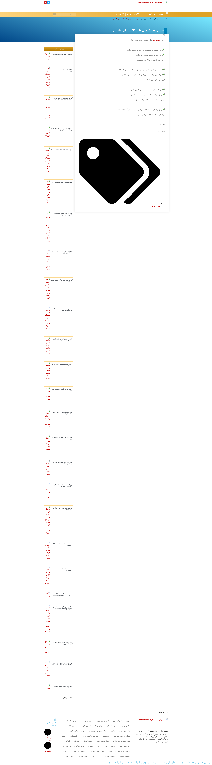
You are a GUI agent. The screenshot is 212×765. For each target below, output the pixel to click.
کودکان (129, 14)
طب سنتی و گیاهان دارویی (90, 736)
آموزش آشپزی (117, 721)
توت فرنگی (156, 40)
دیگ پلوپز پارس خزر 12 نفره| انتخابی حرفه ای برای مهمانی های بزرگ (61, 129)
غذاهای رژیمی (126, 726)
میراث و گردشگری (93, 746)
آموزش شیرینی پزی (103, 721)
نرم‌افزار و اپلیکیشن (110, 746)
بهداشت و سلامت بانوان (77, 731)
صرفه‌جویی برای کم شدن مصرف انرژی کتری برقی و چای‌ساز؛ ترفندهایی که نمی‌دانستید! (62, 608)
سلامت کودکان (87, 741)
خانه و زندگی (120, 14)
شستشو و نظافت (73, 726)
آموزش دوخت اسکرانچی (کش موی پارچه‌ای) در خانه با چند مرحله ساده (63, 98)
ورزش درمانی (70, 756)
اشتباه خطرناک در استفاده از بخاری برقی (62, 182)
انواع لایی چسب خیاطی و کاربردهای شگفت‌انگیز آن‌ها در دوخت (63, 485)
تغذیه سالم (106, 736)
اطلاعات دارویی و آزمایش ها (97, 731)
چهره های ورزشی (125, 756)
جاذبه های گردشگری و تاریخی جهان (119, 751)
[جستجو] (54, 14)
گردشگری (152, 14)
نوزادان (76, 741)
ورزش (161, 14)
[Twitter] (48, 2)
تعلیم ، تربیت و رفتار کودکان (121, 741)
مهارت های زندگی (146, 19)
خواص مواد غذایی (71, 721)
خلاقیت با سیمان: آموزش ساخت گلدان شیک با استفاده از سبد (62, 339)
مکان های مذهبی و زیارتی (78, 751)
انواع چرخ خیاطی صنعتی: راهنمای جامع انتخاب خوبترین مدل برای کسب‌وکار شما (62, 663)
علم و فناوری (74, 736)
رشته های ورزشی (109, 756)
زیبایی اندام (96, 756)
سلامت (144, 14)
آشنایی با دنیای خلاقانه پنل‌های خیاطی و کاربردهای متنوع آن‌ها (62, 643)
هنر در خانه (156, 206)
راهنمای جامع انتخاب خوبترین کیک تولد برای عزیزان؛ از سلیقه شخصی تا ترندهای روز (62, 595)
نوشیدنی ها (98, 726)
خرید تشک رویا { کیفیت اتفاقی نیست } (62, 54)
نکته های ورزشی (84, 756)
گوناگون (67, 741)
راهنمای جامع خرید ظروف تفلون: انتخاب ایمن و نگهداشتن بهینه (62, 309)
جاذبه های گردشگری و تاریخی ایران (73, 746)
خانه (165, 19)
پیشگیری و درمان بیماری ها (122, 736)
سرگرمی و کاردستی (103, 741)
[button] (68, 698)
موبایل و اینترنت (125, 746)
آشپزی (136, 14)
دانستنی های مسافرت (97, 751)
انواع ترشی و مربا (86, 721)
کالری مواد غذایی (112, 726)
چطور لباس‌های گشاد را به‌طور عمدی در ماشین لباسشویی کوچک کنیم (62, 214)
